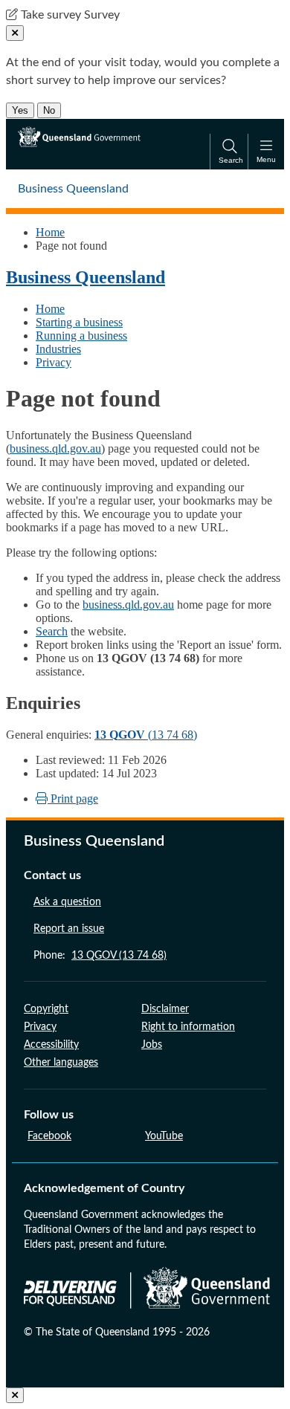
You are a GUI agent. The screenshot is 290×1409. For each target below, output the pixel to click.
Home (50, 232)
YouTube (164, 1136)
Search (52, 631)
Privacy (53, 362)
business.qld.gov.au (55, 448)
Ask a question (67, 902)
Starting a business (79, 322)
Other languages (61, 1062)
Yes (20, 110)
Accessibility (51, 1045)
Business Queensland (85, 277)
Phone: (100, 955)
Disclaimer (165, 1009)
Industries (58, 349)
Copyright (46, 1009)
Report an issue (68, 929)
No (49, 110)
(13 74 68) (145, 734)
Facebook (49, 1136)
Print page (73, 798)
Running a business (81, 335)
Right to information (188, 1027)
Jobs (151, 1045)
